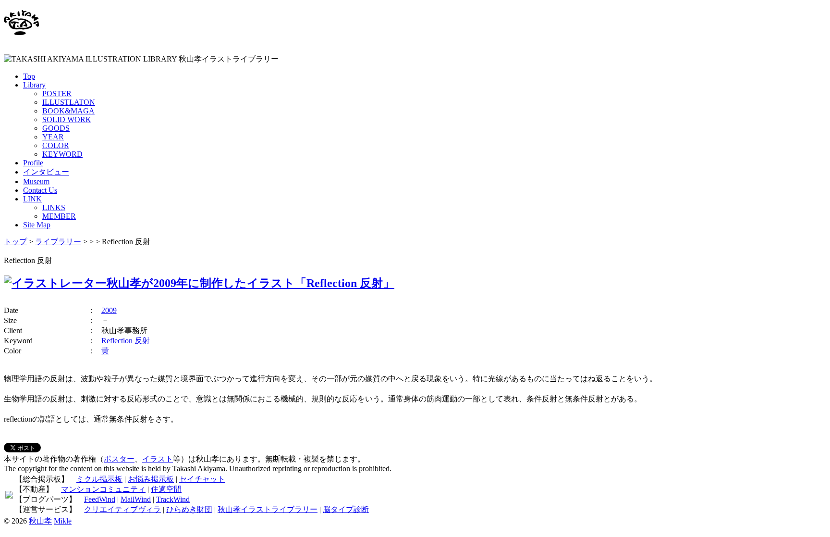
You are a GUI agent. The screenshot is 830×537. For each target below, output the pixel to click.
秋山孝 (40, 521)
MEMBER (59, 216)
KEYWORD (62, 154)
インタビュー (46, 172)
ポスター (119, 459)
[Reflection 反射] (199, 283)
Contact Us (40, 190)
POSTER (57, 93)
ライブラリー (58, 241)
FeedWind (99, 499)
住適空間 (166, 489)
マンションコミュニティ (103, 489)
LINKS (53, 207)
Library (34, 85)
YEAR (53, 137)
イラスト (157, 459)
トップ (15, 241)
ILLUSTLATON (68, 102)
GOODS (56, 128)
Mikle (63, 521)
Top (29, 76)
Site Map (36, 225)
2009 (109, 310)
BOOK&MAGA (68, 111)
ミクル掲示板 (99, 479)
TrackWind (173, 499)
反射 (142, 341)
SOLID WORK (66, 119)
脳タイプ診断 (346, 509)
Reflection (117, 341)
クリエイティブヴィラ (122, 509)
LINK (32, 199)
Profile (33, 163)
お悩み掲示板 (151, 479)
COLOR (55, 145)
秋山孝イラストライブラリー (267, 509)
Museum (36, 181)
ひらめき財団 (189, 509)
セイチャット (202, 479)
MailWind (136, 499)
